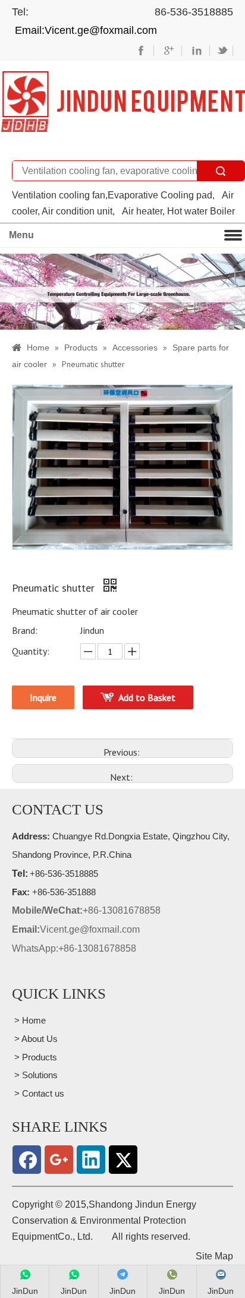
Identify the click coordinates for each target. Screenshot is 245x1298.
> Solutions (35, 1075)
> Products (34, 1057)
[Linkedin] (91, 1159)
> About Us (35, 1039)
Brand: (24, 630)
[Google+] (59, 1159)
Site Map (214, 1256)
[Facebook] (26, 1159)
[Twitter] (123, 1159)
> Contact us (38, 1093)
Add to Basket (146, 697)
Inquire (43, 697)
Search (220, 171)
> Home (29, 1020)
